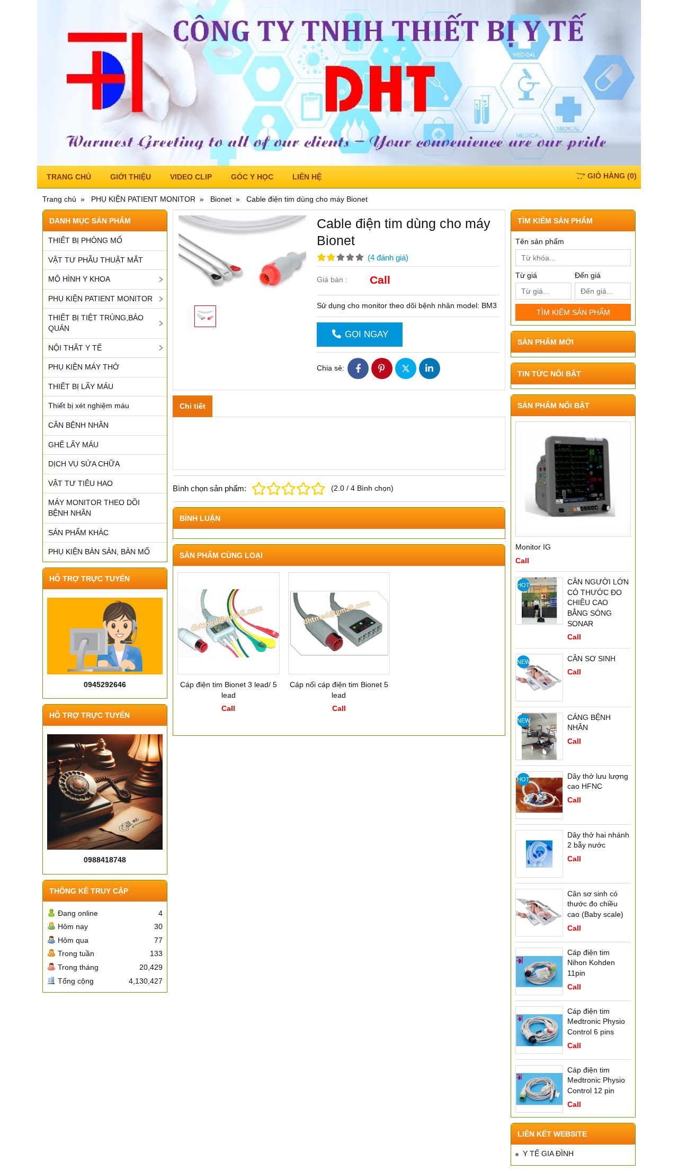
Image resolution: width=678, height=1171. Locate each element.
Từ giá (526, 275)
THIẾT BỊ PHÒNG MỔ (85, 240)
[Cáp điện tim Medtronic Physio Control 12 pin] (539, 1089)
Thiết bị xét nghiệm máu (88, 405)
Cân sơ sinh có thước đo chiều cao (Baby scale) (595, 903)
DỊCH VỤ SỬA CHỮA (84, 464)
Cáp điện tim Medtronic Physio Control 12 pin (596, 1080)
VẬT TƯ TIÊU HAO (80, 483)
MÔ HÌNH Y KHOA (79, 279)
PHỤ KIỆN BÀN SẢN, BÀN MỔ (99, 551)
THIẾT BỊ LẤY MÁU (80, 386)
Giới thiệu (130, 177)
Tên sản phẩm (539, 241)
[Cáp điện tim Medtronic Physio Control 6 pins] (539, 1030)
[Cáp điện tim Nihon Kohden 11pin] (539, 971)
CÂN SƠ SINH (591, 658)
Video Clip (191, 177)
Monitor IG (533, 547)
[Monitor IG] (573, 479)
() (612, 176)
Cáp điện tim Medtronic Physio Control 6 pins (596, 1021)
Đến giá (588, 275)
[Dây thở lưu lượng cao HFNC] (539, 795)
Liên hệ (307, 177)
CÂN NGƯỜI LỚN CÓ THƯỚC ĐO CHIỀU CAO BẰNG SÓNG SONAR (598, 602)
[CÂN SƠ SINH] (539, 677)
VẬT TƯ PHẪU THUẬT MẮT (95, 260)
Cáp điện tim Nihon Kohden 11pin (591, 962)
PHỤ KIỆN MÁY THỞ (83, 367)
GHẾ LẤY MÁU (73, 444)
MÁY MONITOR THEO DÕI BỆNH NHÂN (94, 507)
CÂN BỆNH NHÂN (78, 425)
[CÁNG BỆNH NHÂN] (539, 736)
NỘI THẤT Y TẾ (75, 348)
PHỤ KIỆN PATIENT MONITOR (100, 298)
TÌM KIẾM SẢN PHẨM (573, 312)
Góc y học (252, 177)
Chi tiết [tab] (193, 406)
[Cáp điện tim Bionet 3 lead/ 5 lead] (228, 623)
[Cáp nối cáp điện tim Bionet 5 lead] (339, 623)
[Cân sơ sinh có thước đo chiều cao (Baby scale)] (539, 912)
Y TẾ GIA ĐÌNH (548, 1153)
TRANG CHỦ (69, 177)
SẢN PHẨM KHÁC (78, 532)
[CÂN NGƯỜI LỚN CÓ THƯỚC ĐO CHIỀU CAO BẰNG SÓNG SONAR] (539, 601)
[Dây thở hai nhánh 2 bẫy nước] (539, 854)
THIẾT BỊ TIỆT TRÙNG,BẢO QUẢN (96, 322)
